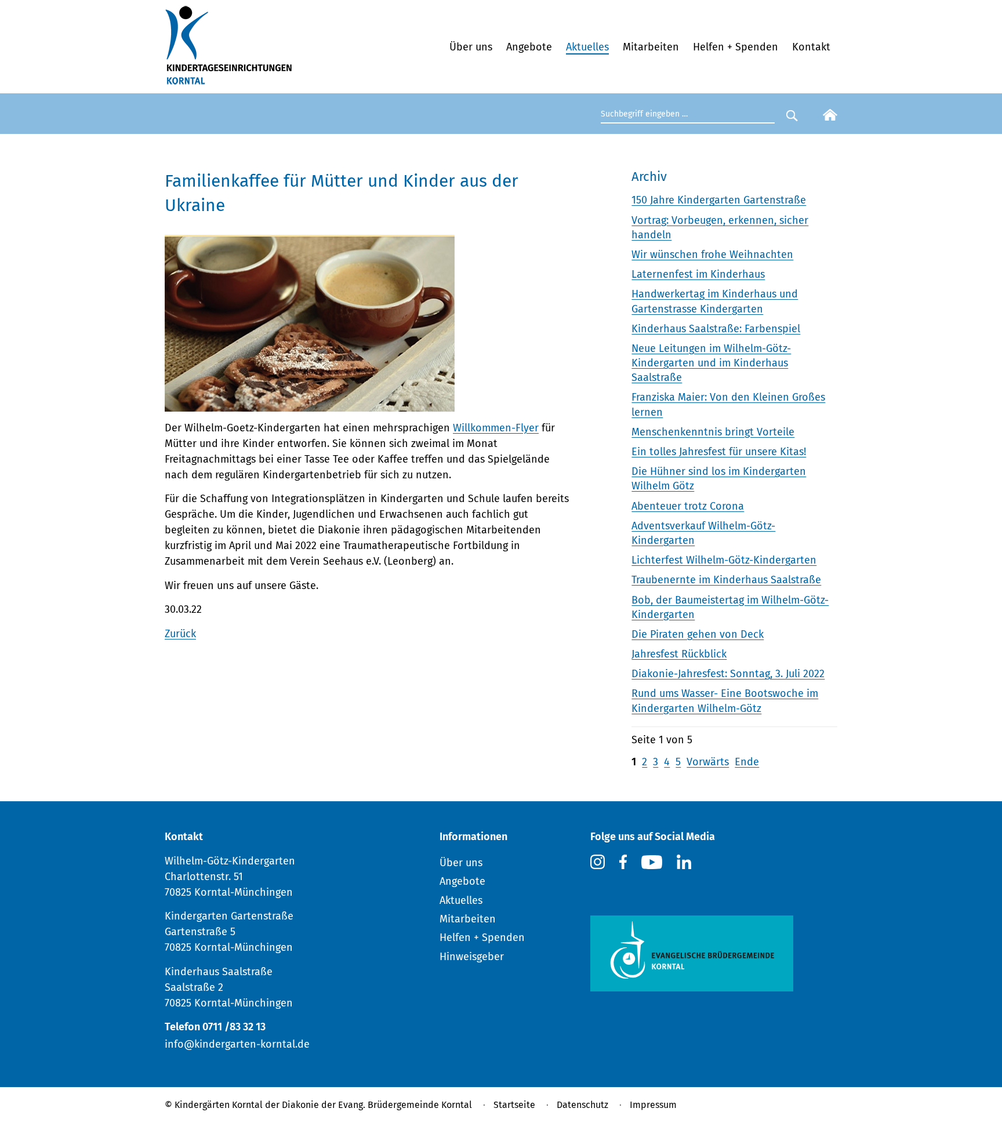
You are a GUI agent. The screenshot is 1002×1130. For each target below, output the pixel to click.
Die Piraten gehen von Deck (697, 634)
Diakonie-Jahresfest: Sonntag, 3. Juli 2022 (728, 673)
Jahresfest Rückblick (679, 654)
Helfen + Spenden (735, 47)
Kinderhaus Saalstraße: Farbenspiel (715, 328)
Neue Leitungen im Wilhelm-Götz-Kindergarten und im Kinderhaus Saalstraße (711, 363)
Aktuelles (587, 47)
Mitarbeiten (651, 47)
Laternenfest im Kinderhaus (698, 274)
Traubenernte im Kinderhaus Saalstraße (726, 579)
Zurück (180, 633)
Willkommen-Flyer (496, 428)
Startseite (514, 1104)
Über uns (470, 47)
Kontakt (811, 47)
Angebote (529, 47)
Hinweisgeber (472, 956)
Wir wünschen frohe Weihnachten (712, 254)
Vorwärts (708, 761)
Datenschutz (582, 1104)
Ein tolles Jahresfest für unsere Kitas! (718, 451)
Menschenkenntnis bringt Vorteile (712, 432)
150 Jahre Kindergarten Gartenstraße (718, 200)
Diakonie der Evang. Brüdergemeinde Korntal (377, 1104)
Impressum (653, 1104)
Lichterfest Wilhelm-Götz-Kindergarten (723, 560)
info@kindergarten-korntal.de (237, 1044)
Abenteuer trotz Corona (687, 506)
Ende (747, 761)
